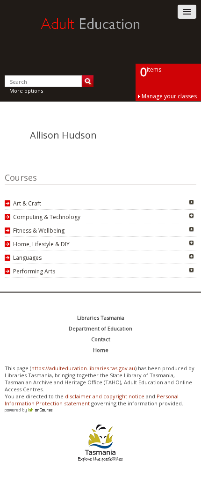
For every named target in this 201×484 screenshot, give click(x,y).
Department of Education (100, 328)
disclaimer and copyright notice (104, 396)
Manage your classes (169, 96)
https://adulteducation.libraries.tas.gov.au (83, 368)
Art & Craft (27, 203)
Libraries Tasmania (100, 317)
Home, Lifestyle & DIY (41, 244)
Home (100, 349)
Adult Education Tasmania (100, 32)
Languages (27, 258)
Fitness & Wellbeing (39, 231)
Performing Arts (34, 271)
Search (87, 81)
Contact (100, 339)
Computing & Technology (46, 217)
